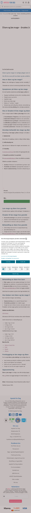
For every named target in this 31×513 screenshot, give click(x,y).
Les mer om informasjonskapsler (9, 256)
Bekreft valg (15, 273)
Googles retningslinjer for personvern (10, 258)
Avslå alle (8, 261)
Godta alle (22, 261)
